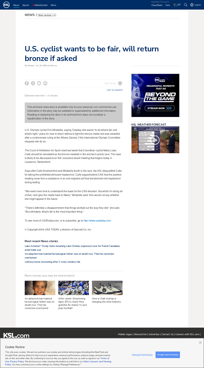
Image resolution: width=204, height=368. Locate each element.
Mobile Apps (125, 334)
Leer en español (115, 90)
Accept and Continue (167, 354)
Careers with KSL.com (187, 334)
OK (200, 342)
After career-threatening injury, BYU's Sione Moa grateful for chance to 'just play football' (72, 303)
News (30, 15)
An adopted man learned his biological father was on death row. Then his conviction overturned (39, 303)
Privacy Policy (17, 361)
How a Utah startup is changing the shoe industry (106, 300)
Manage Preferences (142, 354)
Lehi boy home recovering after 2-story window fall (52, 262)
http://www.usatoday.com (97, 220)
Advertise (154, 334)
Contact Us (167, 334)
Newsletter (140, 334)
